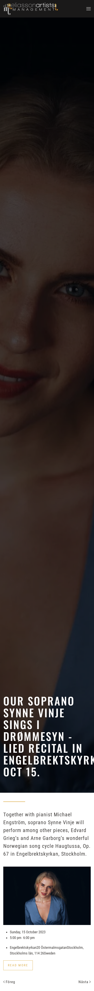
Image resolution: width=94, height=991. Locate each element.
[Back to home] (30, 8)
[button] (88, 8)
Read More (18, 965)
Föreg (10, 982)
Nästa (83, 982)
